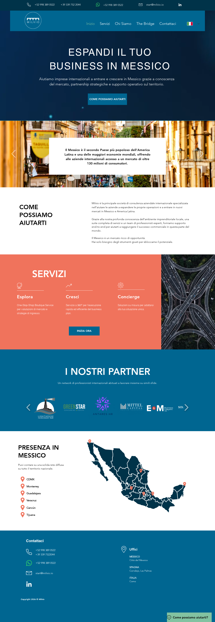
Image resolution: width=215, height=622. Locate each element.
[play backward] (28, 407)
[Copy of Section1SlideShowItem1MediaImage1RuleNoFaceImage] (108, 179)
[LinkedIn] (180, 5)
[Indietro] (13, 154)
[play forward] (186, 407)
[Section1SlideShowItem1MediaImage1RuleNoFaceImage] (103, 179)
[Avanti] (201, 154)
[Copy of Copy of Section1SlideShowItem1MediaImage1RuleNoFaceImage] (111, 179)
